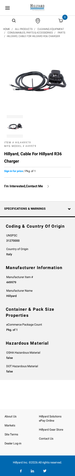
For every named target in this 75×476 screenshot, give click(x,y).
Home (6, 29)
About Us (10, 416)
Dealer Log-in (13, 443)
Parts (61, 33)
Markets (10, 425)
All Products (23, 29)
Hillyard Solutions (50, 416)
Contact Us (46, 438)
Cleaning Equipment (51, 29)
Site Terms (11, 434)
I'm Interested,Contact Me (23, 186)
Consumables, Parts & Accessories (30, 33)
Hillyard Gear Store (51, 429)
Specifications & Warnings (25, 209)
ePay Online (46, 420)
